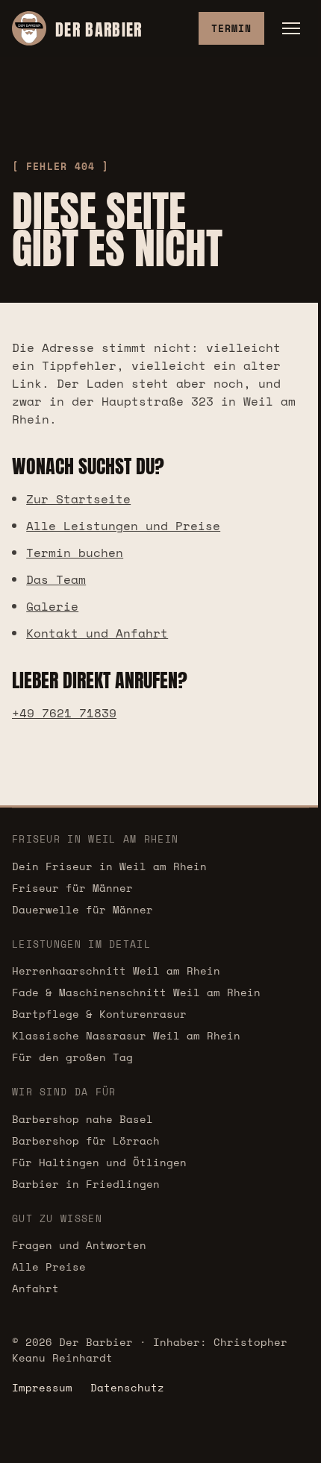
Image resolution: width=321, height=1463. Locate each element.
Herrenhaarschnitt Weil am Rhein (116, 970)
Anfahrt (35, 1288)
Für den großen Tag (72, 1057)
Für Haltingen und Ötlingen (99, 1162)
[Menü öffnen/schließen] (291, 28)
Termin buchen (74, 552)
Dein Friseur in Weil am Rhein (109, 866)
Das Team (56, 579)
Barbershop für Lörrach (86, 1140)
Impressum (42, 1387)
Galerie (52, 606)
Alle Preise (49, 1266)
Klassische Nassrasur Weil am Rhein (126, 1035)
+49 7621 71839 (64, 713)
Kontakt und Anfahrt (97, 633)
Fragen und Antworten (79, 1245)
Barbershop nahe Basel (82, 1119)
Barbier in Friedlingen (86, 1184)
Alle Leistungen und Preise (123, 526)
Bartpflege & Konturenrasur (99, 1014)
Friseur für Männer (72, 888)
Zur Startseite (78, 499)
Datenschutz (127, 1387)
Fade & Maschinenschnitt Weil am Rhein (136, 992)
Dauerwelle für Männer (82, 909)
